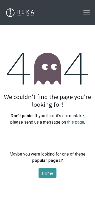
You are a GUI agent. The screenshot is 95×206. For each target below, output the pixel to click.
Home (47, 173)
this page (75, 122)
